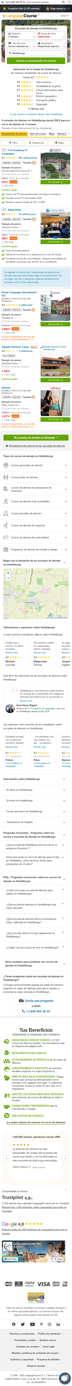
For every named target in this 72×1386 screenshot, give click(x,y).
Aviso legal (48, 1346)
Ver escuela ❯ (55, 182)
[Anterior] (3, 133)
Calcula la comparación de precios (36, 60)
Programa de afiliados (48, 1359)
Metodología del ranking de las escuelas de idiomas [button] (37, 445)
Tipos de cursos (37, 133)
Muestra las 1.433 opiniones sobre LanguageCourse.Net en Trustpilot (34, 1209)
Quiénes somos (48, 1340)
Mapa (51, 133)
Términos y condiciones (21, 1333)
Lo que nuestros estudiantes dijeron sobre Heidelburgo (36, 114)
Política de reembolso (49, 1333)
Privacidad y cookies (25, 1340)
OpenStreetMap (62, 617)
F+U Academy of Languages (41, 708)
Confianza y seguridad (21, 1359)
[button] (2, 2)
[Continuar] (69, 133)
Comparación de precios (14, 133)
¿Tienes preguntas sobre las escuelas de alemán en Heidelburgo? (33, 978)
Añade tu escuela (36, 1366)
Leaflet (50, 617)
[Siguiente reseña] (65, 1158)
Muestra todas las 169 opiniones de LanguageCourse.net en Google (34, 1231)
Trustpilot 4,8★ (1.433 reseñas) (23, 8)
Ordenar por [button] (38, 143)
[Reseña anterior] (7, 1158)
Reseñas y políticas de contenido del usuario (35, 1353)
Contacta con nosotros (27, 1346)
